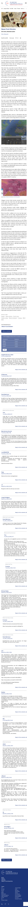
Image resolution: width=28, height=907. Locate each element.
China (2, 891)
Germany (16, 890)
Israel (15, 8)
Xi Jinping (20, 318)
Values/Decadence (5, 895)
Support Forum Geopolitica (7, 881)
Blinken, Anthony (9, 316)
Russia (18, 8)
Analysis (3, 316)
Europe (2, 897)
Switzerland (17, 891)
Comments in (5, 339)
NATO (2, 319)
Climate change (4, 900)
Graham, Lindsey (4, 318)
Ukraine (16, 892)
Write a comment (6, 331)
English (4, 341)
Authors (3, 878)
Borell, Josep (16, 316)
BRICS (24, 318)
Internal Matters (18, 896)
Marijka (9, 716)
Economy (17, 897)
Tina (11, 564)
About (2, 877)
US (2, 8)
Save (5, 349)
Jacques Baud (6, 8)
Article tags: (4, 314)
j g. (9, 824)
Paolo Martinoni (11, 410)
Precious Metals (18, 895)
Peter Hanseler (4, 34)
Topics (2, 886)
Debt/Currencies (4, 896)
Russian (4, 344)
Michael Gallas (10, 617)
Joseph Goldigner (11, 517)
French (4, 346)
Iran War (11, 8)
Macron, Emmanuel (13, 318)
